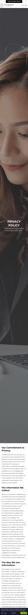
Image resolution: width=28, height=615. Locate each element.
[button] (22, 5)
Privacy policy (4, 613)
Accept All (23, 613)
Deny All (13, 613)
